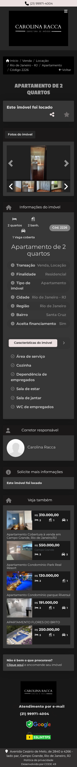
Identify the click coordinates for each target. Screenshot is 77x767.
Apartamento (52, 65)
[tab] (20, 134)
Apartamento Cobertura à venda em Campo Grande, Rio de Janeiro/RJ (34, 536)
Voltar (66, 70)
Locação (42, 61)
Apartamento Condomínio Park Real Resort (34, 566)
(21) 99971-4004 (41, 3)
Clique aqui (15, 665)
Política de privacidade (38, 760)
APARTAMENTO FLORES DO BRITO (33, 622)
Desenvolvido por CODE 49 (38, 764)
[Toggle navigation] (66, 11)
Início (13, 61)
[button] (11, 163)
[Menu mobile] (38, 28)
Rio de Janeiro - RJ (24, 65)
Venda (27, 61)
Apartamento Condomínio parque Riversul (38, 595)
